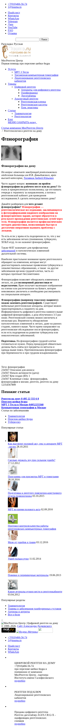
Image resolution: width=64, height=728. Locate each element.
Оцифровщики (29, 92)
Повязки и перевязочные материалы (28, 575)
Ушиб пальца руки (18, 558)
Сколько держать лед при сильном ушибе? (31, 460)
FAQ (10, 30)
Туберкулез (14, 422)
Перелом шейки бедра (14, 401)
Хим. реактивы (29, 107)
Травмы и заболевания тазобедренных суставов (34, 608)
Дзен (10, 24)
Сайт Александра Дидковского (34, 626)
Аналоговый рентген (26, 98)
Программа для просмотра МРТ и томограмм (33, 476)
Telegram (13, 21)
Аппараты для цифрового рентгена (41, 89)
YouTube (12, 27)
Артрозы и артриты (19, 611)
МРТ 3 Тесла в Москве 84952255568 (22, 404)
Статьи (12, 110)
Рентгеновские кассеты (34, 104)
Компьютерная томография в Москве (23, 407)
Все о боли (14, 614)
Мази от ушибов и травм (22, 542)
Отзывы (12, 33)
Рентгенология (22, 116)
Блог (10, 119)
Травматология (22, 113)
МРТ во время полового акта (24, 509)
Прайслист (14, 12)
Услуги (12, 69)
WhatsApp (13, 18)
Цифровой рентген (25, 86)
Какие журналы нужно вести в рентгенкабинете (35, 591)
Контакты (13, 15)
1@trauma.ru (14, 7)
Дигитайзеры (28, 95)
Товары (12, 83)
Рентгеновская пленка (33, 101)
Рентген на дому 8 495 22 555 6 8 (20, 398)
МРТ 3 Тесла (21, 72)
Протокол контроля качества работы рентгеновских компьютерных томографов (32, 527)
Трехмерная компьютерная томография (36, 75)
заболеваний (8, 250)
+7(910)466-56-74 (17, 4)
